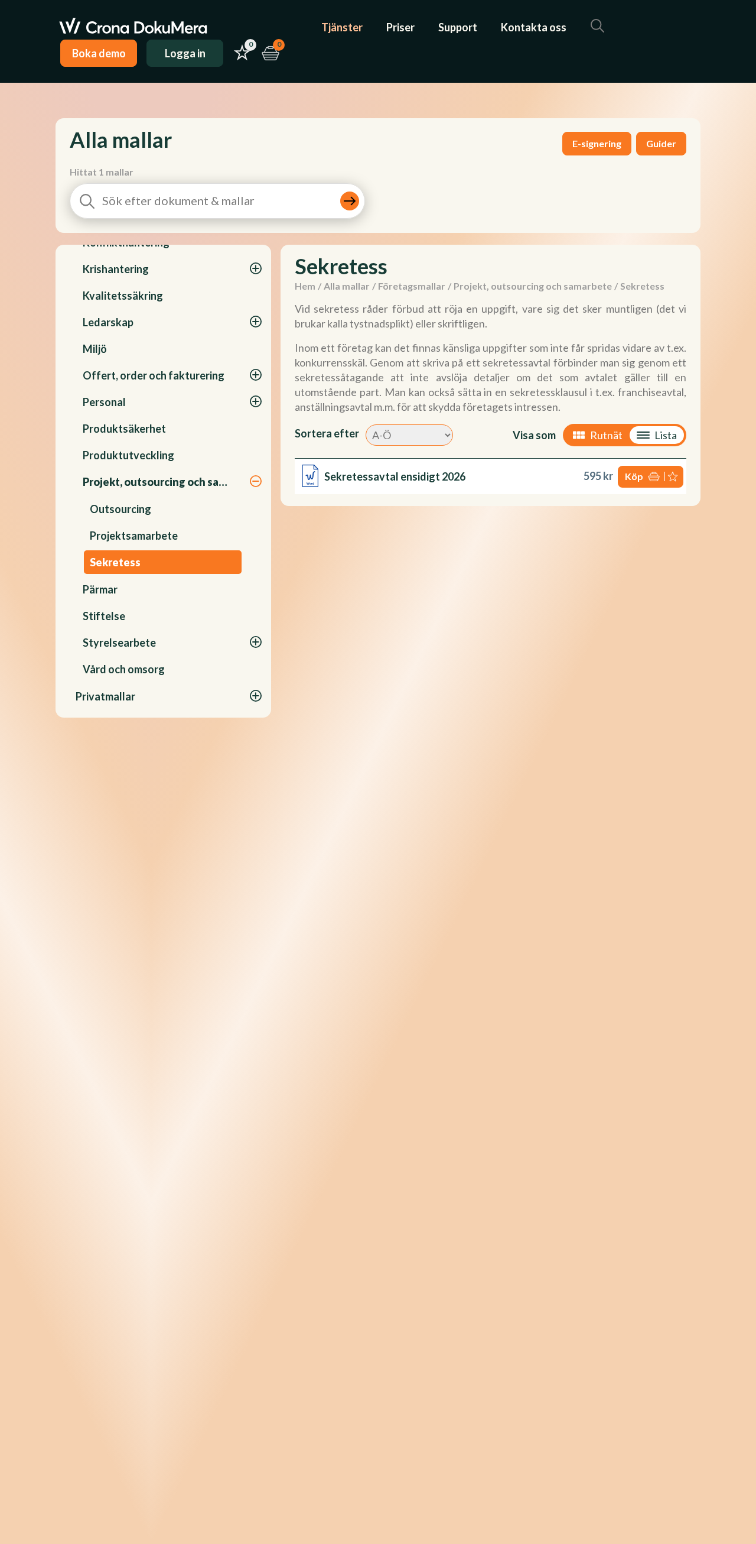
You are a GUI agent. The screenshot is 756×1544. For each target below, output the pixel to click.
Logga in (185, 53)
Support (457, 27)
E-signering (596, 143)
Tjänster (342, 27)
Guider (661, 143)
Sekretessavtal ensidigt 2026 (394, 476)
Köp (634, 476)
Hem (305, 285)
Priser (400, 27)
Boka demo (99, 53)
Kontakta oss (533, 27)
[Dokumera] (133, 27)
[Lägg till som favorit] (673, 477)
